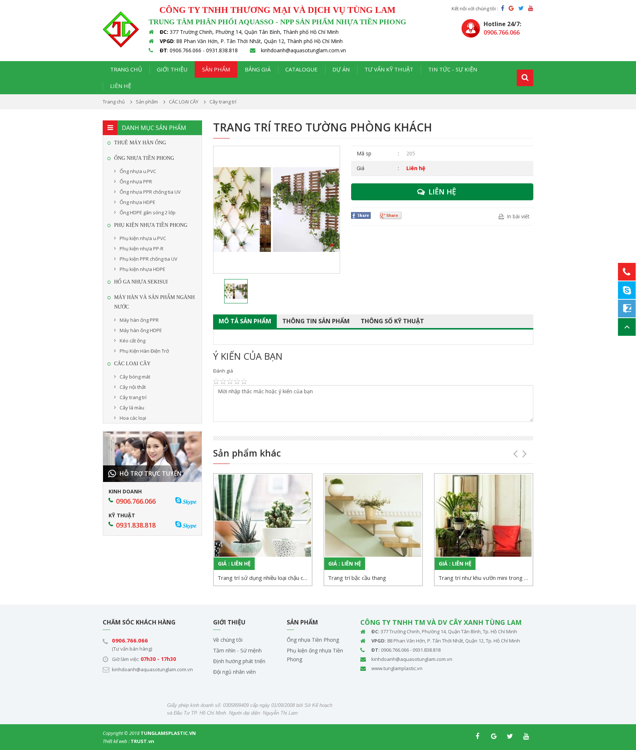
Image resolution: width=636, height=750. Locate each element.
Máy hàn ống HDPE (141, 330)
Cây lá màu (132, 407)
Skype (189, 501)
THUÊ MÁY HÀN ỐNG (140, 142)
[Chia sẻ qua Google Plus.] (391, 215)
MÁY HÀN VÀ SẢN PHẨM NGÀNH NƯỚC (154, 302)
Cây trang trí (133, 397)
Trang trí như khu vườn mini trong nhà (485, 577)
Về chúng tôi (228, 639)
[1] (525, 78)
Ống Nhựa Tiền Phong (144, 158)
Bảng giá (258, 69)
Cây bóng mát (135, 376)
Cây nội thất (133, 387)
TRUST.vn (142, 741)
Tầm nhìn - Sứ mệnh (237, 650)
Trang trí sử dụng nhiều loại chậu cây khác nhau (265, 577)
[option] (276, 210)
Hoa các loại (133, 418)
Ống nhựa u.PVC (138, 171)
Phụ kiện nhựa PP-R (141, 248)
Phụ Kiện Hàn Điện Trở (144, 351)
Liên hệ (120, 85)
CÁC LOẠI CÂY (132, 363)
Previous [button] (513, 451)
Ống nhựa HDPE (137, 202)
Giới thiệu (172, 69)
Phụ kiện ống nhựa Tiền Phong (315, 655)
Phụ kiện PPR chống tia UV (148, 259)
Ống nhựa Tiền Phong (313, 639)
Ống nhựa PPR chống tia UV (150, 192)
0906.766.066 (130, 640)
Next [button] (522, 451)
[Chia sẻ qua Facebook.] (361, 215)
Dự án (341, 69)
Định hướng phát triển (239, 661)
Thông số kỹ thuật (392, 321)
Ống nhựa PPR (136, 181)
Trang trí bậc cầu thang (357, 577)
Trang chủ (126, 69)
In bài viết (518, 216)
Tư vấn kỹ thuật (388, 69)
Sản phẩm (216, 69)
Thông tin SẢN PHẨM (316, 321)
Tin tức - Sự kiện (452, 69)
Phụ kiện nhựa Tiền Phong (150, 225)
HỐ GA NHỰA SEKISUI (141, 282)
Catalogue (301, 69)
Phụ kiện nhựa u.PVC (143, 238)
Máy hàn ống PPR (139, 320)
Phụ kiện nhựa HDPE (142, 269)
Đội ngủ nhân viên (234, 671)
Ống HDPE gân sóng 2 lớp (148, 212)
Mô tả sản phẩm (245, 321)
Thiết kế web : (116, 741)
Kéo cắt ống (132, 340)
